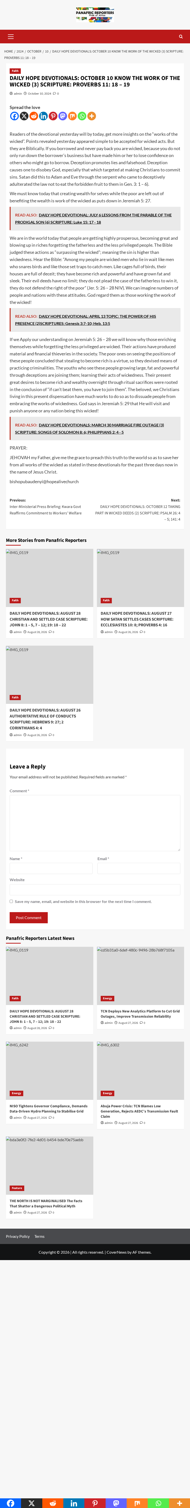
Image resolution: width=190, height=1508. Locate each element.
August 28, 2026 (37, 632)
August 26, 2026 (128, 632)
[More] (91, 116)
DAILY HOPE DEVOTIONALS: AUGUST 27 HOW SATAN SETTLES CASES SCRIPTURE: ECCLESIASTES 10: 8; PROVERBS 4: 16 (137, 619)
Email (103, 858)
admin (18, 93)
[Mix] (72, 116)
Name (16, 858)
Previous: (46, 507)
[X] (24, 116)
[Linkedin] (43, 116)
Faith (15, 71)
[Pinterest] (53, 116)
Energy (107, 998)
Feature (17, 1188)
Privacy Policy (18, 1236)
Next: (137, 510)
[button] (11, 36)
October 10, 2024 (39, 93)
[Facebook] (14, 116)
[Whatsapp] (82, 116)
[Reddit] (33, 116)
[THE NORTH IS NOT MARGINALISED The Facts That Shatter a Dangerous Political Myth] (49, 1166)
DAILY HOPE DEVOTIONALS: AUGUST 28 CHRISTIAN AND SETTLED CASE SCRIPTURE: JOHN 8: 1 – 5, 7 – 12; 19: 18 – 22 (49, 619)
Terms (39, 1236)
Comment (19, 790)
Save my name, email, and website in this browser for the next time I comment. (83, 901)
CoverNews (117, 1252)
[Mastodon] (62, 116)
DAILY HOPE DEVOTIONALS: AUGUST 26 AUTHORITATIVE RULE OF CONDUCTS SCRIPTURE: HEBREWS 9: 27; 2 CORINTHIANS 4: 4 (45, 719)
